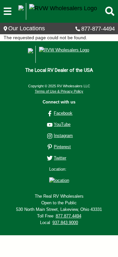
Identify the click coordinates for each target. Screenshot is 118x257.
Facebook (63, 113)
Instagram (63, 135)
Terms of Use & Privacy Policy (59, 91)
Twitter (60, 158)
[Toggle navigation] (7, 11)
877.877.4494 (68, 216)
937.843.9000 (65, 222)
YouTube (62, 124)
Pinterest (62, 146)
